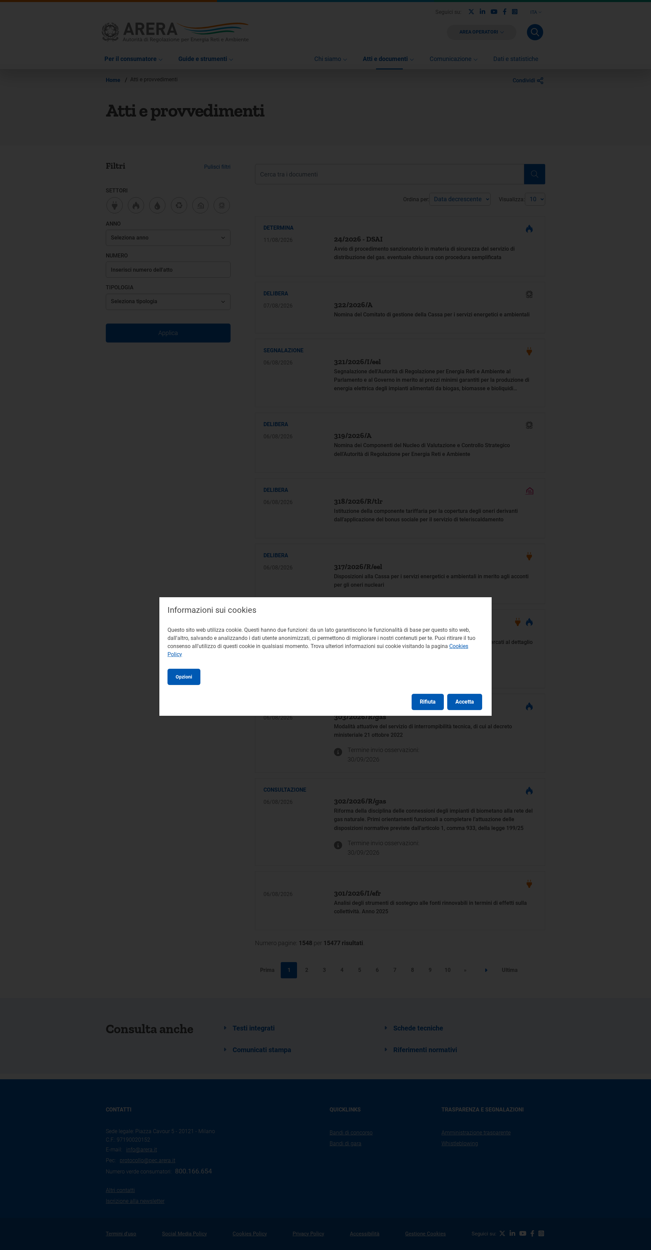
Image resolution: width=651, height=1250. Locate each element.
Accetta (464, 702)
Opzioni (184, 677)
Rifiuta (428, 702)
